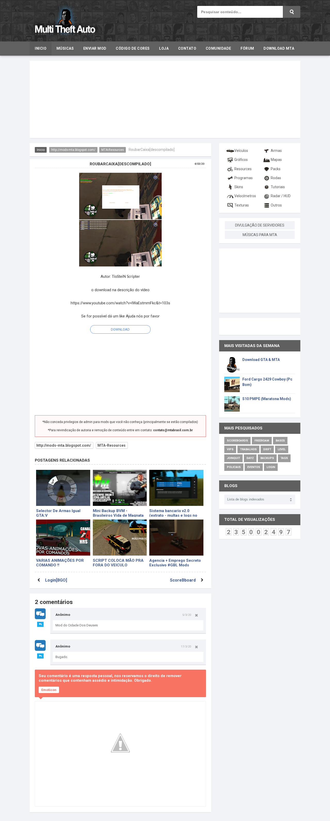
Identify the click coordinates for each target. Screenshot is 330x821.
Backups (267, 458)
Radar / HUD (281, 196)
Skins (238, 187)
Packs (275, 169)
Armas (276, 151)
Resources (243, 169)
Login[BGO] (56, 580)
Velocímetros (245, 196)
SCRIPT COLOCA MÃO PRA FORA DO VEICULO (118, 562)
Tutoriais (278, 187)
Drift (267, 449)
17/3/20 (186, 646)
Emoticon (48, 690)
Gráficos (241, 160)
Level (282, 449)
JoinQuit (233, 458)
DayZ (250, 458)
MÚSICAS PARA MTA (260, 235)
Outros (276, 205)
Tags (284, 458)
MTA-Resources (112, 150)
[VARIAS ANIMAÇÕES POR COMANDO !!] (63, 538)
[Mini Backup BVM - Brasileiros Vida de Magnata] (120, 488)
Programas (243, 178)
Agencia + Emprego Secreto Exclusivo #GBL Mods (175, 562)
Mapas (276, 160)
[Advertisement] (165, 99)
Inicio (41, 150)
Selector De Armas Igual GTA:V (58, 512)
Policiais (234, 467)
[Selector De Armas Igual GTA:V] (63, 488)
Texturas (241, 205)
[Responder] (40, 624)
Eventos (253, 467)
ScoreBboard (183, 580)
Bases (280, 440)
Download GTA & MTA (261, 360)
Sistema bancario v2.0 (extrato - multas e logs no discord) (173, 512)
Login (271, 467)
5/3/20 (186, 614)
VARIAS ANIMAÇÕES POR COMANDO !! (60, 562)
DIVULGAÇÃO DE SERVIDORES (259, 225)
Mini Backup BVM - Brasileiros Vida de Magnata (118, 512)
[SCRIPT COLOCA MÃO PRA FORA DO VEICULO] (120, 538)
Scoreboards (237, 440)
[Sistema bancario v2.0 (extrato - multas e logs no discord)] (176, 488)
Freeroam (261, 440)
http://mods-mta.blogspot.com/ (73, 150)
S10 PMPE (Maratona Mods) (266, 399)
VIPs (230, 449)
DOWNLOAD (120, 329)
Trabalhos (248, 449)
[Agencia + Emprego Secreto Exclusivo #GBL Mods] (176, 538)
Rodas (276, 178)
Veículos (241, 151)
